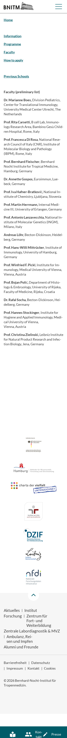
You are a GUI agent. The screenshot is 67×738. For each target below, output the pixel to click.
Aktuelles (12, 610)
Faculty (9, 52)
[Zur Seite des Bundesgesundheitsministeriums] (33, 445)
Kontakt (33, 668)
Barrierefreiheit (15, 663)
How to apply (13, 60)
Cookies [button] (50, 668)
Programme (12, 44)
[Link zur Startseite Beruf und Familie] (33, 512)
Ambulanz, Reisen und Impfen (20, 639)
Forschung (13, 616)
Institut (30, 610)
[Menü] (58, 6)
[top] (33, 595)
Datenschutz (40, 663)
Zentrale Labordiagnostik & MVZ (32, 631)
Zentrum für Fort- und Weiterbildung (38, 621)
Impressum (15, 668)
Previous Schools (16, 76)
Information (12, 36)
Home (8, 20)
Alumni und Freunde (21, 646)
